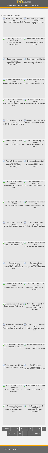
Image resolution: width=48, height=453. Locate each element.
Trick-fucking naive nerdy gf (13, 328)
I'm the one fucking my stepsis (35, 145)
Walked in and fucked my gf (35, 348)
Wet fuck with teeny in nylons (13, 124)
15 (30, 433)
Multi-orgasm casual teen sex (34, 83)
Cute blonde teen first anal (13, 347)
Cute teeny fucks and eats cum (34, 329)
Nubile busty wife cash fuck (13, 22)
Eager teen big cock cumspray (13, 64)
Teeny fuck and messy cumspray (13, 166)
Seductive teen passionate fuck (13, 268)
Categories (11, 5)
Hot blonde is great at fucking (13, 226)
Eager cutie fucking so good (13, 83)
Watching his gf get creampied (35, 410)
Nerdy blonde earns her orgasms (13, 390)
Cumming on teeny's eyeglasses (13, 43)
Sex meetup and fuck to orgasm (34, 288)
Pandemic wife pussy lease (13, 287)
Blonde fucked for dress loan (13, 144)
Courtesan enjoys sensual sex (34, 206)
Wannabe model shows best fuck (34, 23)
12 (20, 433)
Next (37, 433)
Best (26, 5)
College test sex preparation (35, 267)
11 (15, 433)
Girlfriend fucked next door (13, 245)
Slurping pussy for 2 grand (13, 306)
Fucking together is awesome (34, 185)
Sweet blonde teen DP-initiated (34, 308)
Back (6, 429)
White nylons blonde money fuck (13, 104)
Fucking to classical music (34, 122)
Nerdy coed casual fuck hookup (34, 166)
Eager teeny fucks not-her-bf (35, 389)
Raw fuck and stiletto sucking (34, 104)
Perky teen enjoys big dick (13, 367)
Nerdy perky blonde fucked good (13, 186)
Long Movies (35, 5)
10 (9, 433)
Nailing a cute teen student (13, 206)
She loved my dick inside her (34, 63)
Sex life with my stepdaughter (34, 369)
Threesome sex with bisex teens (34, 43)
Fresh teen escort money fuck (34, 246)
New (20, 5)
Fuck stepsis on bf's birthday (35, 226)
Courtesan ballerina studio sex (13, 410)
